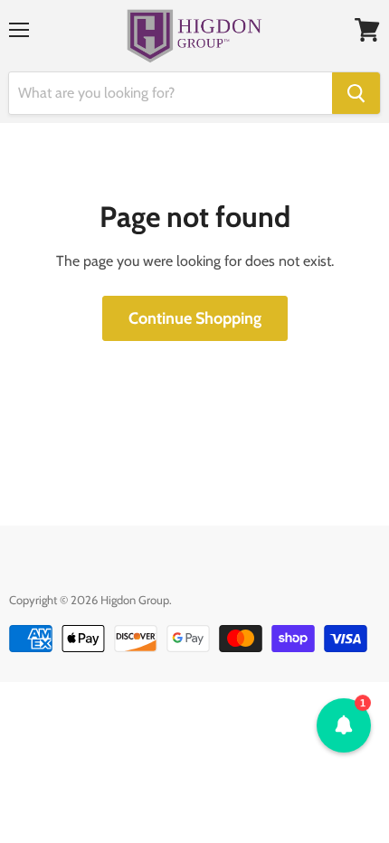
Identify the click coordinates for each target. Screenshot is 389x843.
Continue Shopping (194, 318)
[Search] (356, 93)
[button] (344, 725)
